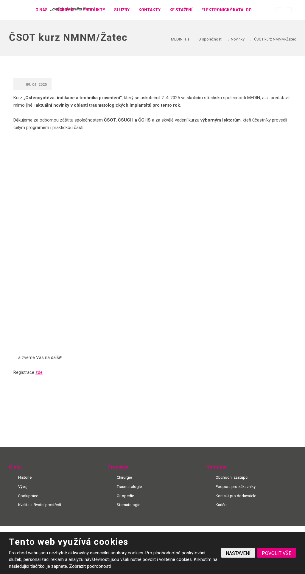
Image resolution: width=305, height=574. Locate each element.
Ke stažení (180, 9)
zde (39, 372)
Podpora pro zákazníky (236, 486)
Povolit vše (276, 553)
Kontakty (150, 9)
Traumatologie (129, 486)
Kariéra (65, 9)
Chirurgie (124, 477)
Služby (122, 9)
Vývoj (22, 486)
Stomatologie (128, 505)
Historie (25, 477)
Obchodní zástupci (232, 477)
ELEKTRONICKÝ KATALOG (226, 9)
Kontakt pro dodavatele (236, 496)
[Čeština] (278, 9)
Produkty (94, 9)
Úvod (24, 10)
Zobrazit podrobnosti (90, 566)
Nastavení (238, 553)
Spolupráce (28, 496)
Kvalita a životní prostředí (39, 505)
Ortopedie (125, 496)
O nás (41, 9)
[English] (289, 9)
